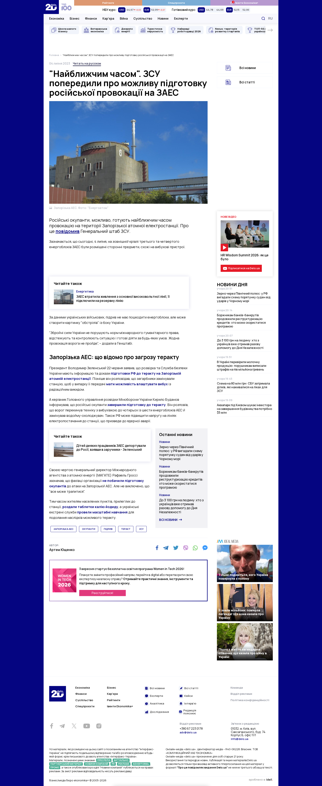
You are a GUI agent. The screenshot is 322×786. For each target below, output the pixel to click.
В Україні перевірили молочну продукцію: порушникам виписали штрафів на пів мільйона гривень (241, 365)
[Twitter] (176, 547)
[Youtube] (86, 726)
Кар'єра (108, 18)
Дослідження (159, 712)
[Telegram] (166, 547)
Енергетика (85, 291)
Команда (237, 688)
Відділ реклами (241, 694)
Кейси (188, 696)
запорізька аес (63, 529)
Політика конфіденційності (250, 700)
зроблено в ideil (261, 780)
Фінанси (91, 18)
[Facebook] (157, 547)
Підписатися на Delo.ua (244, 268)
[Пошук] (263, 18)
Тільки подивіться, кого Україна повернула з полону (243, 576)
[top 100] (66, 7)
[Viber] (185, 547)
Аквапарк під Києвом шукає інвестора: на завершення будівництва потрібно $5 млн (244, 409)
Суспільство (142, 18)
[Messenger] (205, 547)
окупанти (88, 529)
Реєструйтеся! (102, 593)
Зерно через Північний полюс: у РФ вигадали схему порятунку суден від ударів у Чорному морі (181, 453)
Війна (124, 18)
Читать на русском (87, 63)
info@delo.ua (239, 738)
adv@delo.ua (188, 732)
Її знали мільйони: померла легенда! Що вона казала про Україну (241, 614)
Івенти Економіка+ (244, 3)
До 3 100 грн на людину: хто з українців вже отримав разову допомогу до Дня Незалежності (181, 506)
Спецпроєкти (176, 2)
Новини (163, 18)
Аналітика (157, 703)
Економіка (56, 18)
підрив (108, 529)
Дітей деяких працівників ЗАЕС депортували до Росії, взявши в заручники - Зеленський (111, 447)
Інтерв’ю (190, 703)
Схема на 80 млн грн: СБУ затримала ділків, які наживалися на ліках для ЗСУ (243, 387)
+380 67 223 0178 (191, 728)
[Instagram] (98, 726)
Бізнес (74, 18)
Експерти (181, 18)
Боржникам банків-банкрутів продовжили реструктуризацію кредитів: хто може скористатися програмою (181, 479)
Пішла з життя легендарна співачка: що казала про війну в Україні (243, 653)
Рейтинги (108, 2)
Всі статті (247, 82)
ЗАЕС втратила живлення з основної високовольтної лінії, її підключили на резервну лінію (123, 298)
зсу (141, 529)
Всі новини (168, 520)
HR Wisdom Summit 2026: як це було (245, 257)
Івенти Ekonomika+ (120, 706)
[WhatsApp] (195, 547)
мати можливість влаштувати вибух (137, 384)
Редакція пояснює (189, 712)
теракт (125, 529)
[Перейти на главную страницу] (51, 7)
